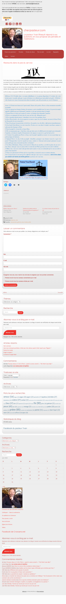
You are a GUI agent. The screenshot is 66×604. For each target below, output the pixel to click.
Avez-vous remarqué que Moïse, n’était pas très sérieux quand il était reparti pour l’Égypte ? (27, 348)
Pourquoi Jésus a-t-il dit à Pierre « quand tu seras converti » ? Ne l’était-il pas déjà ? (30, 364)
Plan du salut (40, 52)
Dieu (9, 403)
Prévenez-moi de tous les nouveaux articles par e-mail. (19, 281)
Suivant (60, 292)
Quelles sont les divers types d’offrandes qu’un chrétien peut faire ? (37, 568)
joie (23, 222)
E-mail (5, 260)
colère (16, 400)
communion (32, 400)
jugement (20, 407)
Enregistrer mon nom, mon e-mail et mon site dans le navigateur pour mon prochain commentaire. (29, 275)
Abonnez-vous (10, 332)
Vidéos (6, 56)
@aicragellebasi (40, 591)
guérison (19, 222)
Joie (17, 220)
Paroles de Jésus (30, 52)
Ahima (3, 576)
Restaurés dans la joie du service (18, 63)
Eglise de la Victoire (7, 524)
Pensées (21, 52)
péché (39, 410)
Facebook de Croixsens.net (13, 531)
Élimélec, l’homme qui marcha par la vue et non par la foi (21, 584)
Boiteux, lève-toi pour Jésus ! (10, 208)
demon (57, 400)
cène (52, 400)
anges (23, 397)
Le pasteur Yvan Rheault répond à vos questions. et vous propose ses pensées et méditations (42, 36)
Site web (6, 267)
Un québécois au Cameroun (9, 515)
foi (37, 403)
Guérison (13, 220)
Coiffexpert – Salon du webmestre (11, 512)
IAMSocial (24, 591)
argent (30, 397)
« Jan (3, 486)
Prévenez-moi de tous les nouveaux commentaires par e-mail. (21, 278)
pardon (50, 406)
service (12, 412)
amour (9, 396)
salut (6, 413)
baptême (46, 397)
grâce (44, 403)
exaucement (14, 222)
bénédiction (7, 400)
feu (32, 403)
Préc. (5, 292)
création (47, 400)
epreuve (22, 403)
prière (29, 222)
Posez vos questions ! (10, 52)
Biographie (56, 52)
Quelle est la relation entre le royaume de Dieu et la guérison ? (31, 209)
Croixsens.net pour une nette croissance (12, 509)
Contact (13, 56)
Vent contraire (7, 346)
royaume (46, 410)
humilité (58, 403)
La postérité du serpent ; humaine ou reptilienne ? (23, 574)
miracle (26, 222)
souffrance (18, 412)
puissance (30, 410)
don (16, 403)
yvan (3, 584)
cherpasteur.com (35, 30)
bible (53, 397)
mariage (27, 407)
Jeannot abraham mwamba (9, 580)
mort (40, 407)
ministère (35, 407)
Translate (15, 377)
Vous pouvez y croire (7, 518)
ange (16, 397)
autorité (37, 397)
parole (57, 407)
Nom (5, 254)
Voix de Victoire (6, 521)
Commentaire (7, 234)
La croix (49, 52)
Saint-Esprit (55, 410)
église (25, 413)
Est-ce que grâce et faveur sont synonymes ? (20, 572)
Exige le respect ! (8, 352)
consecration (40, 400)
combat (25, 400)
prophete (24, 410)
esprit (27, 403)
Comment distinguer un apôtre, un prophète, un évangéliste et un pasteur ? (29, 582)
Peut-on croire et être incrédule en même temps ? (28, 566)
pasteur (7, 410)
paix (45, 406)
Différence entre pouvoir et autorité (19, 570)
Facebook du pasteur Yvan (15, 428)
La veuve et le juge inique (10, 354)
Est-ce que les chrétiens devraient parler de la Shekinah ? (34, 580)
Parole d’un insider (8, 350)
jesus (8, 406)
